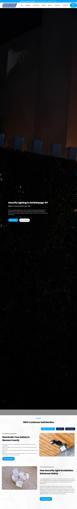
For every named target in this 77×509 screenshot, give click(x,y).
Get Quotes (65, 5)
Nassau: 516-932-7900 (41, 1)
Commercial (35, 5)
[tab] (48, 429)
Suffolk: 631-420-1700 (52, 1)
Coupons (44, 5)
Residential (27, 5)
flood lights (4, 445)
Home (22, 5)
